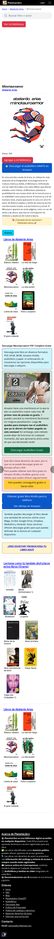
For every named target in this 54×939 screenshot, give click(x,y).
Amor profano (31, 641)
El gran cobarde (11, 336)
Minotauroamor (11, 287)
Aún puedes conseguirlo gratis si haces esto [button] (27, 484)
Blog (8, 895)
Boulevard (9, 616)
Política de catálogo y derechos (20, 910)
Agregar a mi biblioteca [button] (17, 160)
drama (8, 232)
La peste (24, 616)
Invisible (9, 590)
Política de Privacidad (16, 907)
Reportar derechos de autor (19, 913)
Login (42, 3)
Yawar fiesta (30, 668)
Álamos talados (11, 262)
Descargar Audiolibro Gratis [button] (27, 450)
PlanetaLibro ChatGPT (16, 898)
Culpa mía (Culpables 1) (10, 696)
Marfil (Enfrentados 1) (25, 591)
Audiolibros (11, 901)
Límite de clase (11, 311)
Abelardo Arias (17, 9)
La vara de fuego (29, 262)
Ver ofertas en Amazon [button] (27, 506)
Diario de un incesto (9, 642)
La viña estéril (28, 287)
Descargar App (13, 904)
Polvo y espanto (28, 311)
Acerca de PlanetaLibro (16, 834)
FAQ (7, 892)
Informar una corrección (17, 916)
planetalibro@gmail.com (19, 925)
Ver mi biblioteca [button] (14, 24)
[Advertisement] (27, 57)
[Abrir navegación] (49, 2)
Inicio (4, 9)
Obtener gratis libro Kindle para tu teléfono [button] (27, 498)
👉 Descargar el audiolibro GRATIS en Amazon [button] (27, 167)
